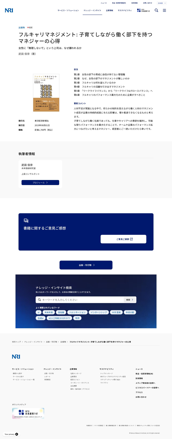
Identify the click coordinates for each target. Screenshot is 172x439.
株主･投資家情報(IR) (119, 3)
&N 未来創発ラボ (143, 10)
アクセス (139, 392)
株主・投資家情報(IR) (144, 373)
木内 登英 (116, 312)
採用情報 (134, 3)
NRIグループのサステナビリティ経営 (113, 377)
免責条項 (89, 425)
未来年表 (49, 312)
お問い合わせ (147, 3)
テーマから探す (18, 377)
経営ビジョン (75, 380)
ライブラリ (104, 383)
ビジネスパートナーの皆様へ (147, 387)
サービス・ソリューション (68, 10)
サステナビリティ (125, 10)
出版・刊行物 (85, 265)
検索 (128, 299)
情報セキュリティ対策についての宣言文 (148, 425)
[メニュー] (164, 10)
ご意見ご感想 (122, 239)
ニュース (104, 3)
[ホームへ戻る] (9, 10)
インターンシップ (99, 312)
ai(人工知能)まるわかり (59, 318)
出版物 (63, 341)
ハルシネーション (77, 312)
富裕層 (61, 312)
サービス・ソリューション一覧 (24, 380)
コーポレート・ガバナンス (80, 383)
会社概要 (74, 386)
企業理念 (74, 377)
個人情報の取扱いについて (126, 425)
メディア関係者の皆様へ (145, 383)
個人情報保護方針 (111, 425)
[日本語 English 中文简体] (162, 3)
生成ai (40, 318)
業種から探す (17, 373)
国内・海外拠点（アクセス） (81, 389)
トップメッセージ (106, 373)
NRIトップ (16, 341)
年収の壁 (130, 312)
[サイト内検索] (156, 10)
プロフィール (39, 182)
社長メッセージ (76, 373)
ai (38, 312)
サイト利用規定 (98, 425)
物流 (77, 318)
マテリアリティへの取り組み (110, 380)
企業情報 (109, 10)
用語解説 (47, 380)
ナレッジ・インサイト (92, 10)
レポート (47, 377)
